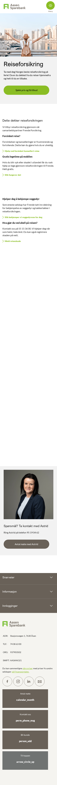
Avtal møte (25, 696)
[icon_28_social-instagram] (18, 681)
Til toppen (25, 758)
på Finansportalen (20, 671)
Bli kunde (25, 738)
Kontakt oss (25, 717)
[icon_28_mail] (40, 681)
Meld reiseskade (13, 241)
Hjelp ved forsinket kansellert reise (22, 151)
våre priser (27, 668)
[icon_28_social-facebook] (7, 681)
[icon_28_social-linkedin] (29, 681)
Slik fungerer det (13, 175)
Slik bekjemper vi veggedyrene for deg (23, 217)
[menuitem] (14, 6)
